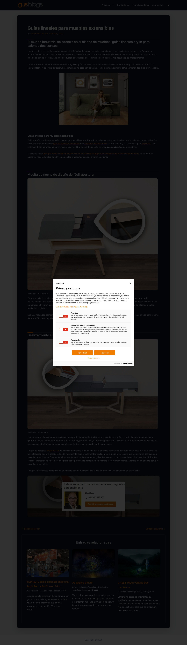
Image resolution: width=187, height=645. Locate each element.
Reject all (105, 353)
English (59, 283)
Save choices (93, 358)
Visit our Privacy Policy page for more (71, 307)
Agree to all (82, 353)
